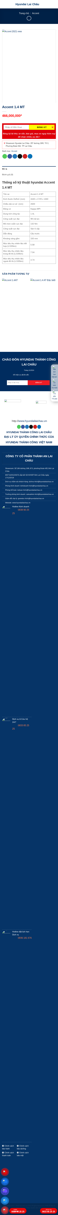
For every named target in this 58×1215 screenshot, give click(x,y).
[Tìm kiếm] (49, 4)
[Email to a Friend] (20, 156)
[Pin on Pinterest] (25, 156)
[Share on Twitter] (15, 156)
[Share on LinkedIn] (30, 156)
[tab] (29, 169)
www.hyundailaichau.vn (32, 420)
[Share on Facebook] (9, 156)
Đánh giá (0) (7, 175)
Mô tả (4, 169)
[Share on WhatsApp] (4, 156)
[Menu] (54, 4)
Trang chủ (24, 13)
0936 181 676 (24, 938)
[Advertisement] (29, 1128)
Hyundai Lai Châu (27, 4)
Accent (35, 13)
